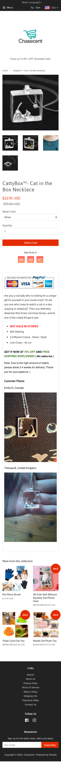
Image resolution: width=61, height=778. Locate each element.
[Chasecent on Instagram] (34, 720)
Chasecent (29, 754)
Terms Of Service (30, 687)
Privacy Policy (30, 683)
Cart (37, 7)
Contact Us (30, 704)
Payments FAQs (30, 700)
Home (5, 70)
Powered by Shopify (46, 754)
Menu (9, 7)
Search (30, 674)
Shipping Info (30, 695)
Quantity (7, 225)
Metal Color (9, 211)
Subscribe (50, 745)
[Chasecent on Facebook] (27, 720)
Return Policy (30, 691)
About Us (30, 678)
